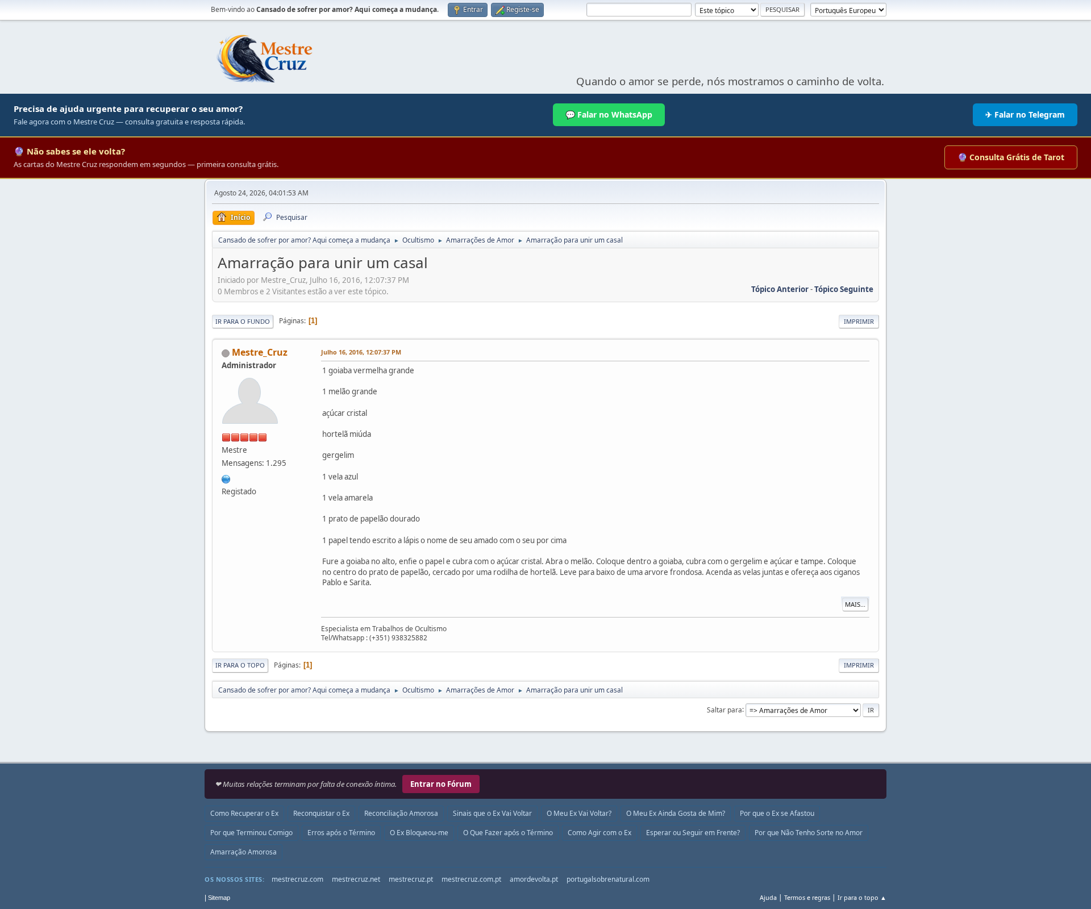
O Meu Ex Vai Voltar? (579, 813)
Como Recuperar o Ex (244, 813)
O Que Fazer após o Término (508, 832)
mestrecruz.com (297, 879)
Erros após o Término (341, 832)
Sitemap (219, 897)
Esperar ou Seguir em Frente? (693, 832)
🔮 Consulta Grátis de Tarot (1010, 157)
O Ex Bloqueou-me (419, 832)
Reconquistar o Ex (321, 813)
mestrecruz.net (356, 879)
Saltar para (724, 709)
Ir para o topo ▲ (862, 897)
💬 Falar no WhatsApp (608, 114)
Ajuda (768, 897)
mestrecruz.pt (411, 879)
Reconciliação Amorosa (401, 813)
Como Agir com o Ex (599, 832)
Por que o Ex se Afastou (777, 813)
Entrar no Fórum (441, 784)
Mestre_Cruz (260, 352)
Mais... (855, 604)
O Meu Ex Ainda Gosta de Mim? (675, 813)
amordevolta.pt (534, 879)
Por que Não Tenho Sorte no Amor (809, 832)
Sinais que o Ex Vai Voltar (492, 813)
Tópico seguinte (843, 289)
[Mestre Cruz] (226, 478)
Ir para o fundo (242, 321)
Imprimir (859, 321)
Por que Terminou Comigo (251, 832)
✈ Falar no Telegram (1025, 114)
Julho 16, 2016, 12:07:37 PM (361, 352)
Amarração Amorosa (243, 852)
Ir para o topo (240, 665)
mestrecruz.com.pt (471, 879)
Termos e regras (807, 897)
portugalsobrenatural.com (608, 879)
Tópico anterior (780, 289)
